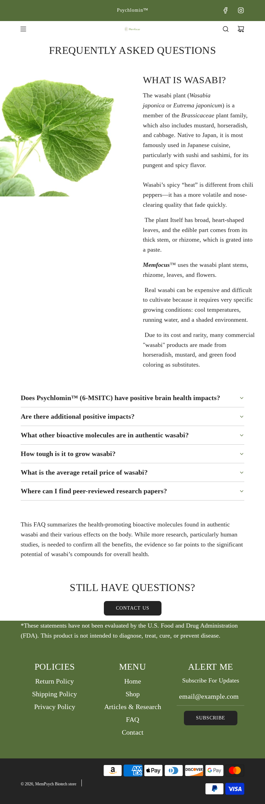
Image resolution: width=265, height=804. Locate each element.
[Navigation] (23, 29)
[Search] (225, 29)
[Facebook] (225, 10)
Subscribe (210, 717)
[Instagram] (240, 10)
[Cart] (240, 29)
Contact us (132, 608)
